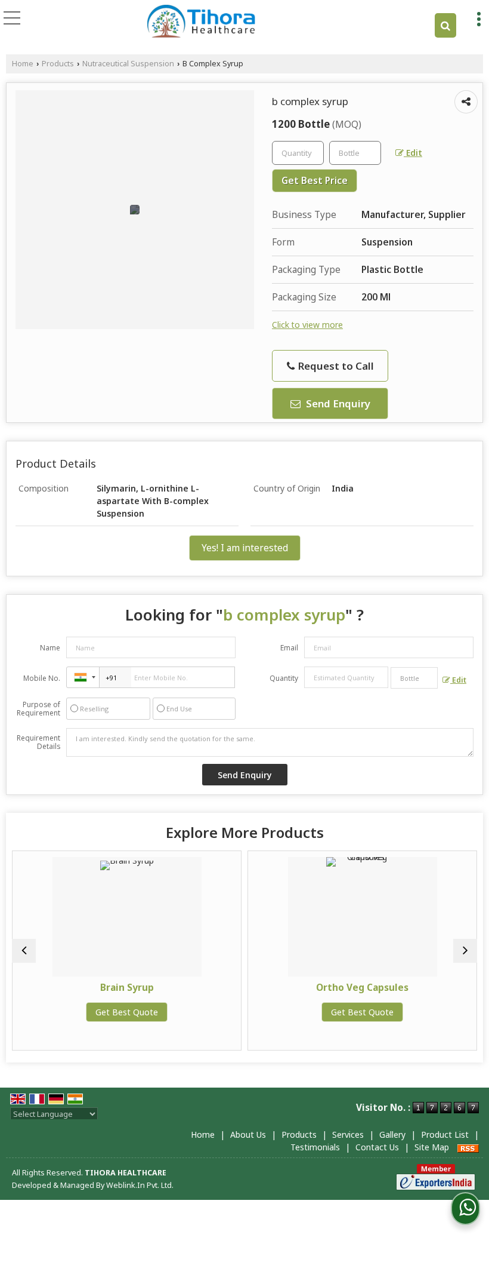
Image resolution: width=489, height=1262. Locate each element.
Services (348, 1134)
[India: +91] (83, 677)
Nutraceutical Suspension (128, 64)
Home (22, 64)
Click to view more (307, 324)
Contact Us (377, 1147)
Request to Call (335, 366)
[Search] (445, 25)
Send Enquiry (337, 403)
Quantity (284, 678)
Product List (445, 1134)
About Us (248, 1134)
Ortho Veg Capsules (297, 987)
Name (50, 648)
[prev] (24, 951)
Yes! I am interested (245, 548)
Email (289, 648)
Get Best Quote (61, 1012)
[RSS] (468, 1147)
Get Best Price (314, 180)
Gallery (392, 1134)
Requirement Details (38, 742)
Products (58, 64)
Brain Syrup (61, 987)
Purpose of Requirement (38, 709)
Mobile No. (41, 678)
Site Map (431, 1147)
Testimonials (315, 1147)
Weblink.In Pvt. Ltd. (140, 1185)
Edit (413, 152)
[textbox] (355, 153)
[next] (465, 951)
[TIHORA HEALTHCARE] (201, 21)
